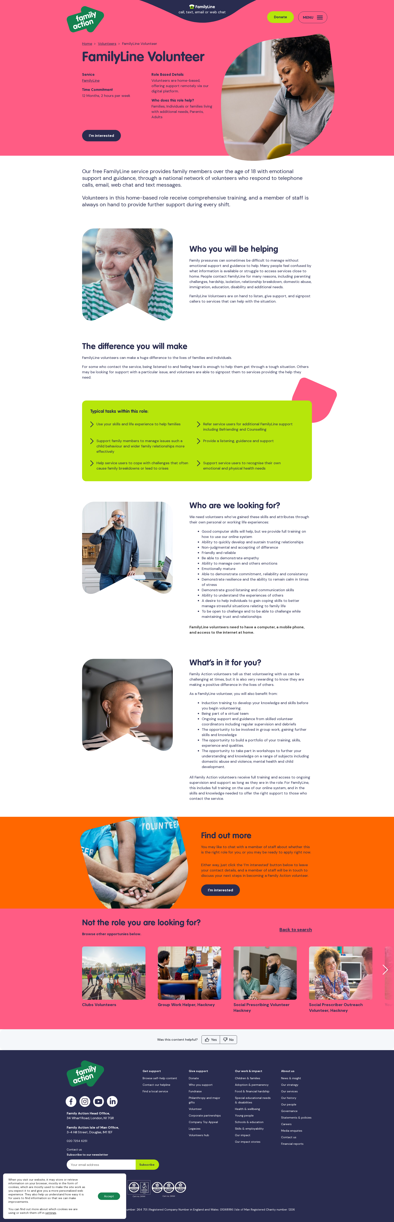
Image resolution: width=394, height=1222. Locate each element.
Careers (286, 1124)
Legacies (194, 1128)
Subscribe (147, 1164)
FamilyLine (91, 80)
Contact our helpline (156, 1085)
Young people (244, 1115)
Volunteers (107, 43)
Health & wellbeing (247, 1109)
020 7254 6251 (77, 1141)
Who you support (201, 1085)
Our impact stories (247, 1142)
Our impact (242, 1135)
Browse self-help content (160, 1078)
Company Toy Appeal (203, 1122)
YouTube (98, 1101)
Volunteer (195, 1109)
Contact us (74, 1149)
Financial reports (292, 1144)
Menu (308, 17)
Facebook (71, 1101)
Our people (288, 1104)
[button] (385, 969)
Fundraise (195, 1091)
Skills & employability (249, 1128)
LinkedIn (112, 1101)
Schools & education (249, 1122)
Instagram (84, 1101)
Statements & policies (296, 1117)
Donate (280, 17)
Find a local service (155, 1091)
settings (50, 1213)
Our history (288, 1098)
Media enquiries (291, 1130)
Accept (109, 1196)
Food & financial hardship (252, 1091)
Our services (289, 1091)
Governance (289, 1111)
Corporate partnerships (205, 1115)
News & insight (291, 1078)
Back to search (295, 929)
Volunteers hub (199, 1135)
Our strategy (289, 1085)
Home (87, 43)
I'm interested (101, 135)
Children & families (247, 1078)
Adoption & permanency (252, 1085)
